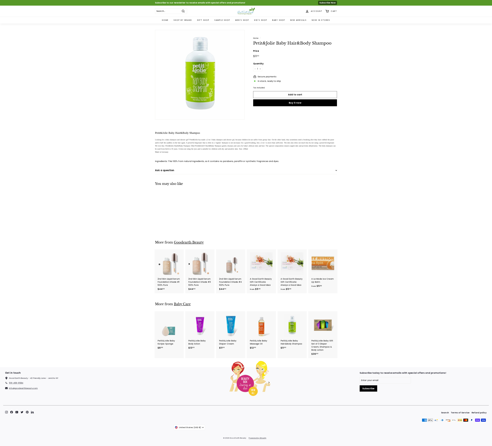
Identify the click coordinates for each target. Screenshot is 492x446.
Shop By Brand (183, 20)
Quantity (258, 63)
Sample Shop (222, 20)
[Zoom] (199, 74)
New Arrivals (298, 20)
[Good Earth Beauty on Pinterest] (27, 412)
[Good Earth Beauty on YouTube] (17, 412)
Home (165, 20)
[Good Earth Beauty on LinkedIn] (32, 412)
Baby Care (182, 304)
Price (256, 50)
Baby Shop (278, 20)
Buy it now (295, 102)
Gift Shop (203, 20)
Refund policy (479, 412)
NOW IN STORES (321, 20)
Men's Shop (242, 20)
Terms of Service (460, 412)
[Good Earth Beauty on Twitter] (22, 412)
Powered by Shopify (257, 438)
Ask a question (164, 170)
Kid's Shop (260, 20)
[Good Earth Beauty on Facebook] (11, 412)
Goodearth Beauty (189, 242)
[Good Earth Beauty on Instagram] (6, 412)
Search (445, 412)
